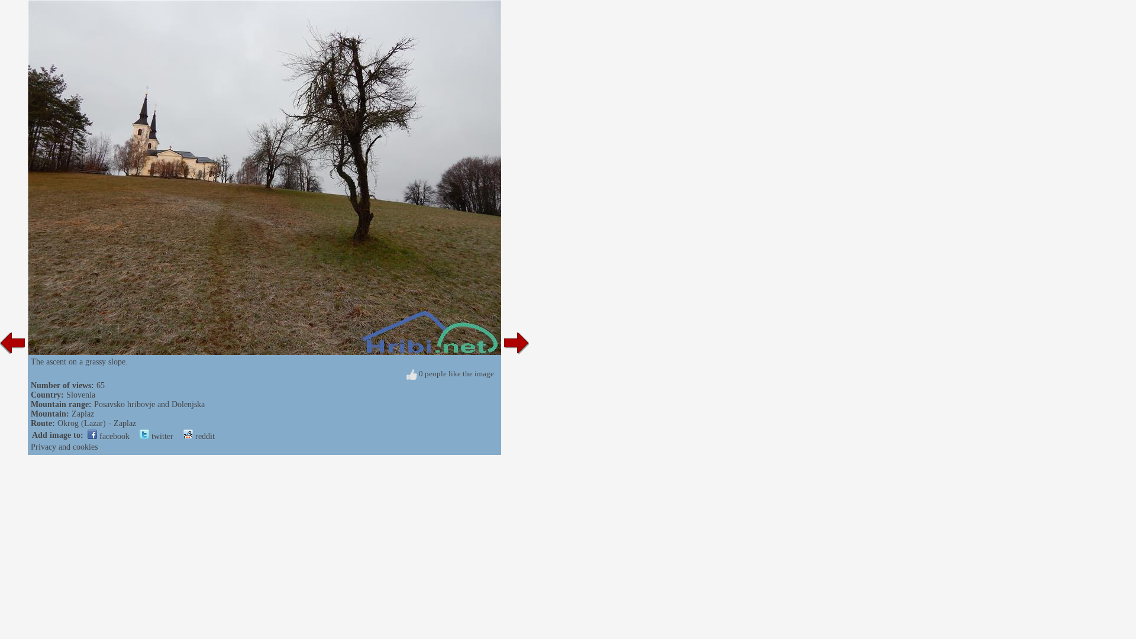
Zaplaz (83, 413)
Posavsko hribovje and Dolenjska (149, 404)
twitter (161, 436)
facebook (113, 436)
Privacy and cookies (64, 447)
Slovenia (80, 394)
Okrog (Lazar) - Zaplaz (96, 423)
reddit (204, 436)
